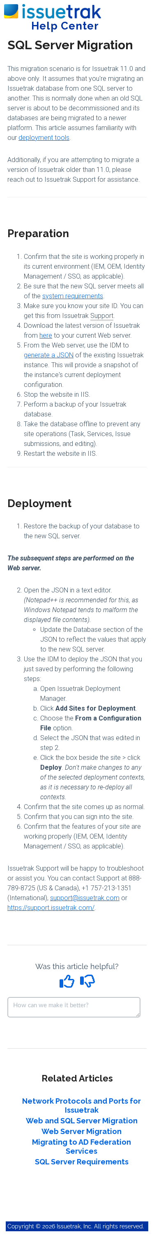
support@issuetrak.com (85, 898)
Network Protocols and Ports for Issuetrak (81, 1105)
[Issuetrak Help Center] (52, 7)
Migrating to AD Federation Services (81, 1146)
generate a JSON (49, 355)
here (45, 335)
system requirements (72, 296)
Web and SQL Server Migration (82, 1120)
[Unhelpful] (87, 984)
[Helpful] (67, 984)
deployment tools (43, 138)
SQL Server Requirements (82, 1161)
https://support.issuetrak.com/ (50, 908)
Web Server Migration (81, 1131)
